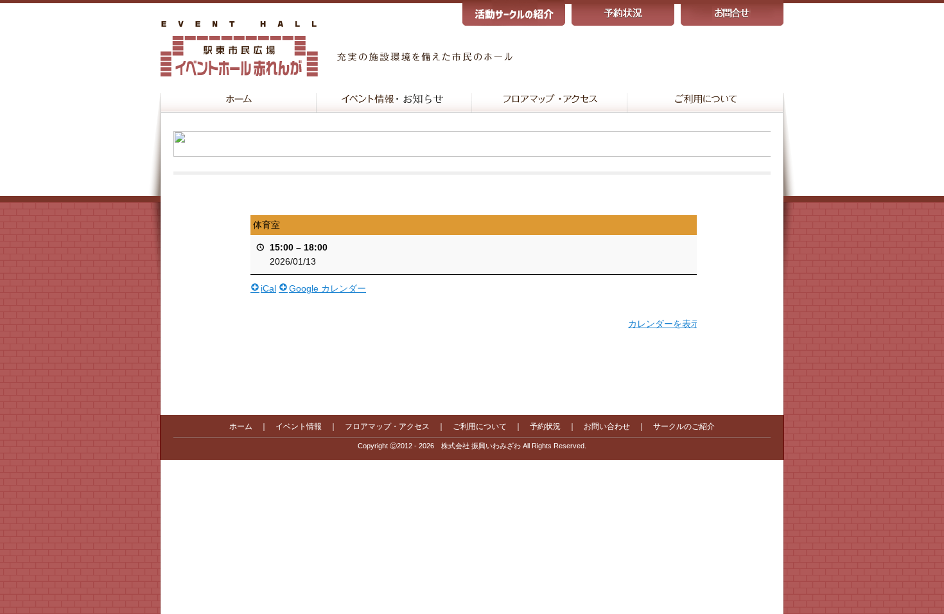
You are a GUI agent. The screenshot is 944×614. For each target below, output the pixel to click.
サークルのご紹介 (684, 426)
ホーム (240, 426)
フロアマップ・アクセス (387, 426)
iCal (268, 288)
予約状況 (545, 426)
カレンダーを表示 (664, 324)
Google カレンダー (327, 288)
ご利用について (480, 426)
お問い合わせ (607, 426)
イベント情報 (298, 426)
